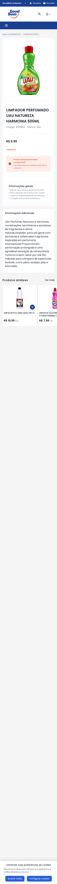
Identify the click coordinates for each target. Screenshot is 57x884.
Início (4, 34)
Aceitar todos (15, 878)
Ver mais (50, 280)
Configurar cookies (39, 878)
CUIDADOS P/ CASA (17, 34)
